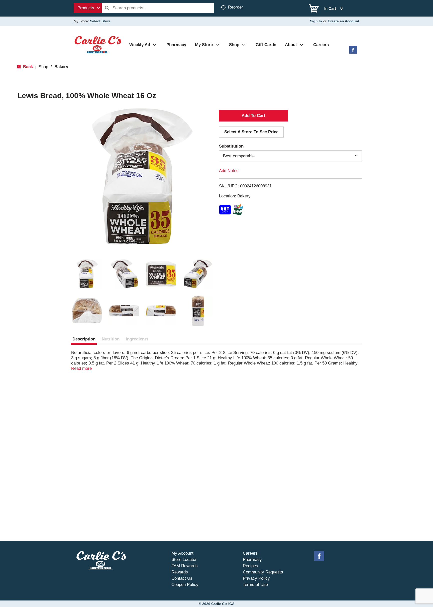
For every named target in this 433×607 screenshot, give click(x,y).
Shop (43, 66)
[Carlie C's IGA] (98, 44)
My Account (182, 553)
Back (27, 66)
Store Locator (184, 559)
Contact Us (181, 578)
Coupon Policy (184, 584)
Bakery (61, 66)
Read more (81, 368)
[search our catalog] (107, 8)
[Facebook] (353, 51)
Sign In (316, 21)
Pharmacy (252, 559)
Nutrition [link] (111, 339)
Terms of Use (255, 584)
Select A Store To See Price (251, 132)
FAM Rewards (184, 565)
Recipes (250, 565)
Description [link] (83, 339)
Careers (250, 553)
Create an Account (343, 21)
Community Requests (263, 572)
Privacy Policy (256, 578)
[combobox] (88, 8)
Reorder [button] (235, 7)
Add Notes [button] (229, 170)
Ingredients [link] (137, 339)
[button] (87, 274)
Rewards (179, 572)
